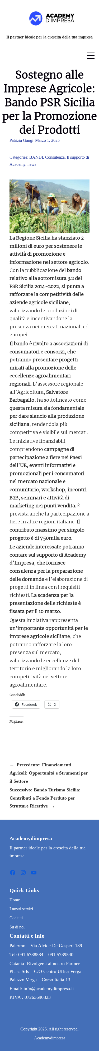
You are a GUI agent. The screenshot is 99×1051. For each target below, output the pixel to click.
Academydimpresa (31, 838)
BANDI (36, 157)
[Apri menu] (90, 55)
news (31, 164)
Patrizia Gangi (21, 140)
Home (15, 900)
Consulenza (55, 157)
